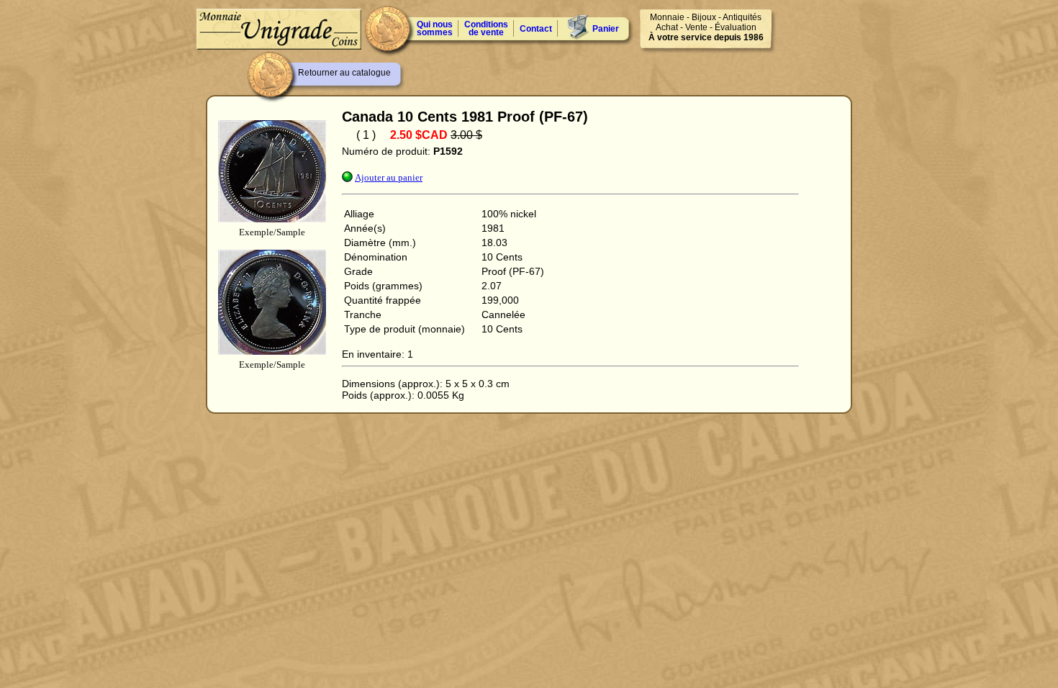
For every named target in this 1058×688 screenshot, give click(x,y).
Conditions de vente (486, 28)
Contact (536, 29)
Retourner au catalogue (344, 73)
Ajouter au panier (388, 177)
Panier (605, 29)
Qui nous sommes (435, 28)
